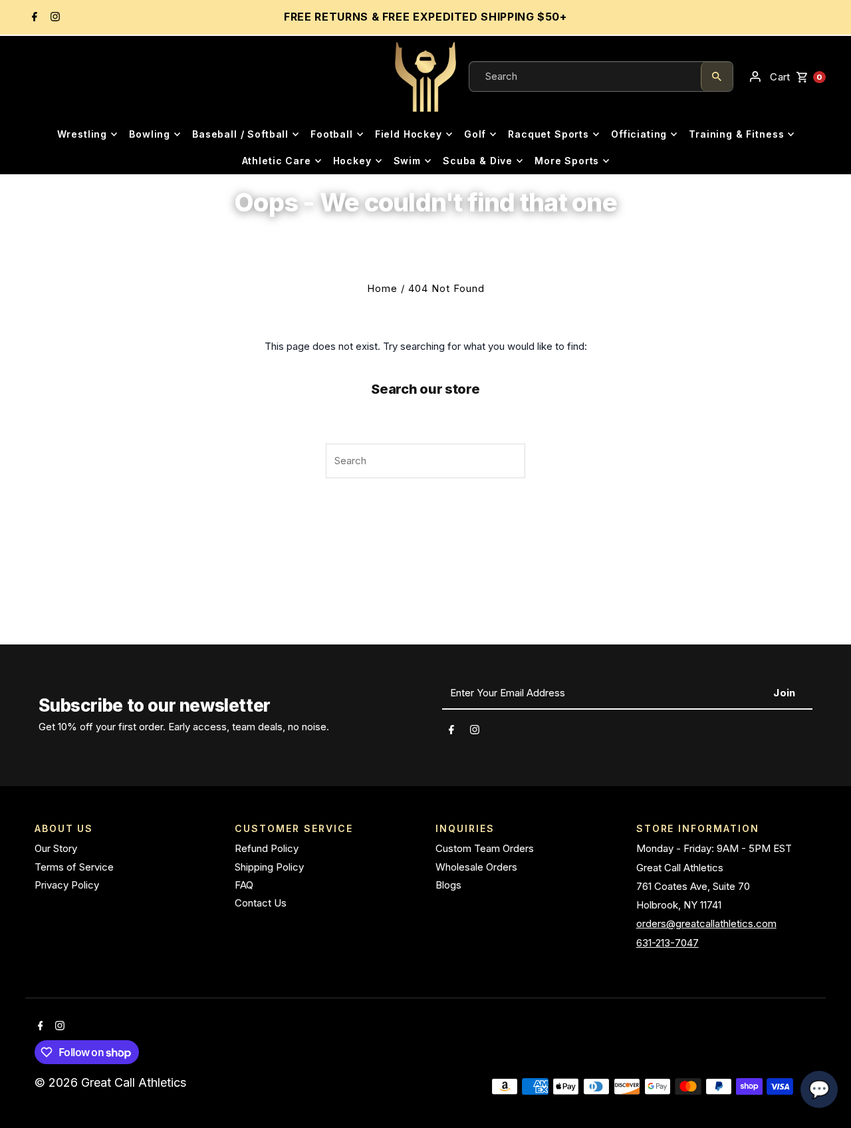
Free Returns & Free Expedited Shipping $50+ (425, 16)
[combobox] (585, 76)
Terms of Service (74, 867)
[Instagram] (53, 18)
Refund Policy (267, 848)
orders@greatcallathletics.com (706, 923)
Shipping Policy (269, 867)
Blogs (448, 885)
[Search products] (717, 76)
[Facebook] (33, 18)
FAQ (244, 885)
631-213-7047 (667, 942)
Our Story (56, 848)
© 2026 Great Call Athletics (112, 1082)
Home (382, 288)
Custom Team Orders (484, 848)
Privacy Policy (67, 885)
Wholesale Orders (476, 867)
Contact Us (261, 903)
